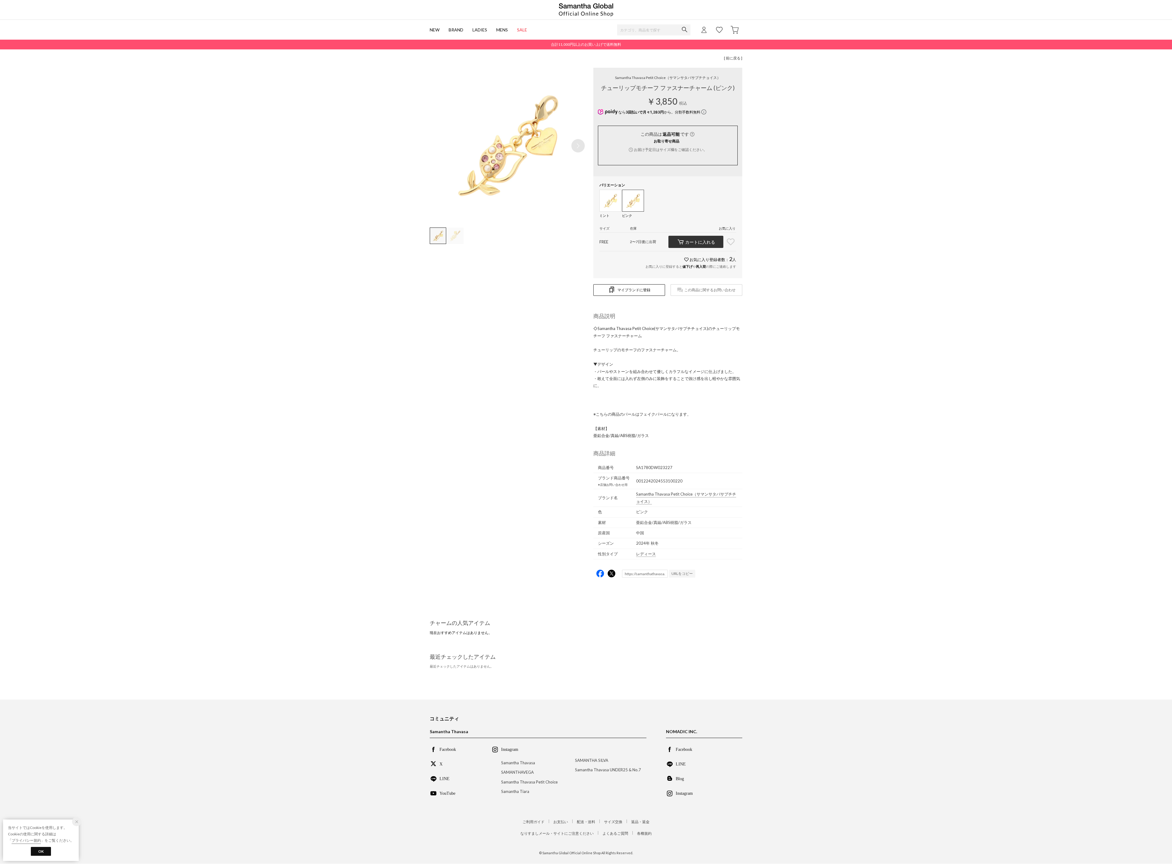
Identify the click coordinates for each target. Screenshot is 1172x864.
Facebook (448, 749)
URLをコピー (682, 573)
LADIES (479, 29)
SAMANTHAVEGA (517, 772)
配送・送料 (586, 821)
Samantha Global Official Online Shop (586, 10)
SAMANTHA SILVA (591, 760)
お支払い (560, 821)
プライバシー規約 (26, 840)
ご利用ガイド (533, 821)
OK (41, 851)
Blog (680, 778)
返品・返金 (640, 821)
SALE (522, 29)
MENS (502, 29)
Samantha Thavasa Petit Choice (668, 77)
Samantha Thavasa (518, 762)
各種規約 (644, 833)
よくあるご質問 (615, 833)
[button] (578, 145)
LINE (445, 778)
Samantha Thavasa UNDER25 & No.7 (608, 769)
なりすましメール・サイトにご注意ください (557, 833)
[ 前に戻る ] (733, 58)
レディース (646, 553)
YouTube (447, 793)
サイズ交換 (613, 821)
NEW (435, 29)
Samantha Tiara (515, 791)
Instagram (684, 793)
